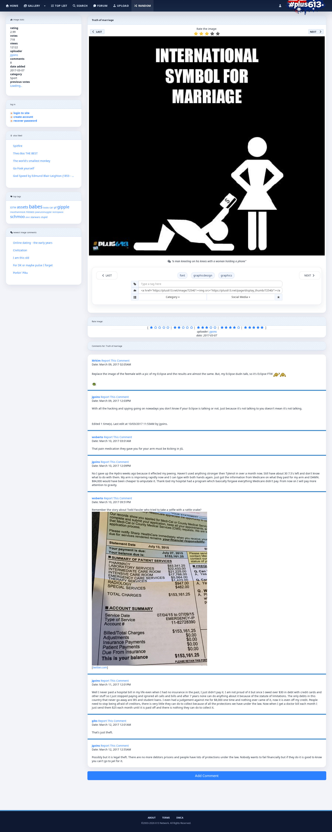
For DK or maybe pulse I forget (33, 265)
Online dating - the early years (32, 243)
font (182, 275)
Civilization (20, 250)
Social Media (240, 297)
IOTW (13, 207)
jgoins (14, 55)
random (144, 5)
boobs (46, 207)
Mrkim (96, 360)
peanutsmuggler (43, 212)
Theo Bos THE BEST (25, 153)
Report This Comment (115, 360)
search (82, 5)
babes (35, 206)
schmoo (17, 216)
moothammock (17, 211)
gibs (94, 721)
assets (22, 207)
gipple (63, 207)
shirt (28, 217)
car (51, 207)
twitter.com (100, 667)
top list (60, 5)
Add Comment (207, 775)
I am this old (21, 258)
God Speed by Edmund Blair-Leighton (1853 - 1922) (43, 176)
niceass (30, 212)
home (13, 5)
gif (55, 207)
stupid (44, 217)
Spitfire (17, 146)
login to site (21, 113)
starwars (35, 217)
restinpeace (57, 212)
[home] (305, 5)
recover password (25, 120)
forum (102, 5)
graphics (226, 275)
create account (23, 117)
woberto (97, 437)
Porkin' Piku (20, 273)
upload (122, 5)
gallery (33, 5)
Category (172, 297)
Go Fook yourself (23, 168)
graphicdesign (202, 275)
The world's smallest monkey (31, 161)
